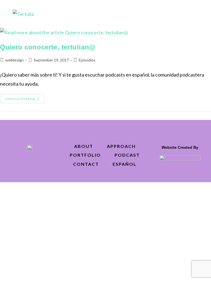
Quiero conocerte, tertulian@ (48, 47)
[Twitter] (17, 162)
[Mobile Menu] (195, 13)
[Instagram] (42, 162)
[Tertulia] (23, 13)
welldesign (14, 60)
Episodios (87, 60)
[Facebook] (29, 162)
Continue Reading (24, 97)
